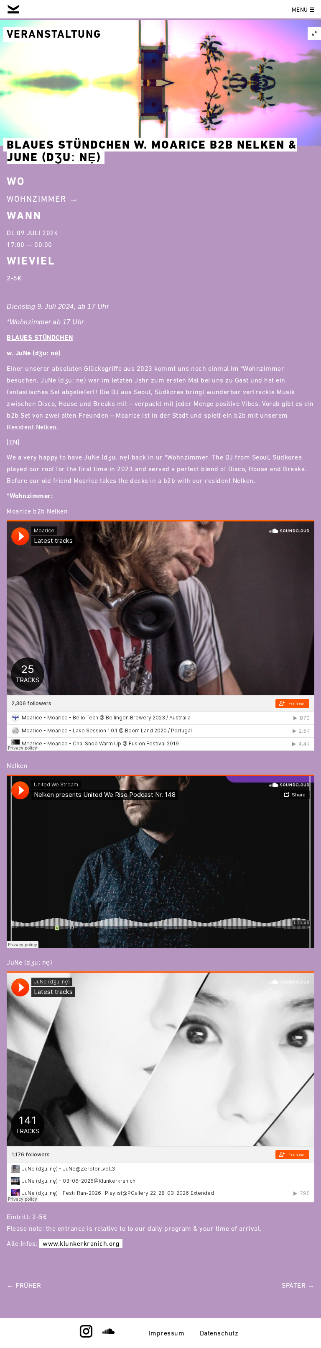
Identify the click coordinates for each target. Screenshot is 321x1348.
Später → (298, 1285)
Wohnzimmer (36, 198)
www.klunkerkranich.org (81, 1243)
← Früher (24, 1285)
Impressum (167, 1333)
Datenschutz (219, 1333)
